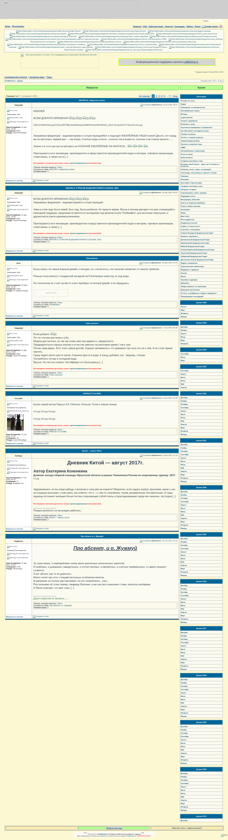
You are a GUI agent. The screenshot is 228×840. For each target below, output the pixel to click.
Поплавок (185, 179)
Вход (7, 26)
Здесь (60, 167)
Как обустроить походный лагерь (195, 131)
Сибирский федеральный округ (194, 256)
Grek (19, 263)
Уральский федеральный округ (194, 253)
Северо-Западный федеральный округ (197, 233)
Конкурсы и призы (159, 47)
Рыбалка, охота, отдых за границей (196, 169)
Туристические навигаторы (192, 266)
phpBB (48, 293)
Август (183, 307)
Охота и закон (187, 154)
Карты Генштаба (70, 36)
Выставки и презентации (191, 183)
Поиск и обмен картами (190, 206)
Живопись (185, 283)
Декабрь (184, 327)
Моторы (44, 21)
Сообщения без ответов (16, 77)
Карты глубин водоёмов (138, 36)
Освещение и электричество (193, 107)
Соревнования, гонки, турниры (194, 193)
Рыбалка (9, 21)
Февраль (184, 313)
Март (183, 310)
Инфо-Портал (75, 31)
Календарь (180, 26)
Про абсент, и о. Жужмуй (92, 536)
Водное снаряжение (189, 263)
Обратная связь (156, 26)
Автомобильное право (190, 111)
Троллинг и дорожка (189, 280)
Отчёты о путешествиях (147, 44)
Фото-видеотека (187, 219)
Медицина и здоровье (190, 270)
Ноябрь (184, 330)
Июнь (183, 381)
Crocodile (19, 398)
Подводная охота (188, 196)
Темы (49, 77)
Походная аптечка (209, 36)
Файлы (190, 26)
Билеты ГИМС (161, 39)
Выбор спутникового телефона (72, 44)
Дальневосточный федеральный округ (197, 260)
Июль (183, 337)
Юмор (183, 213)
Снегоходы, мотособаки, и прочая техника (199, 173)
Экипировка (72, 21)
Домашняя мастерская (190, 290)
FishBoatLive (132, 836)
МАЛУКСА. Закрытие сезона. (92, 100)
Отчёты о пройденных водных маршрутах (199, 293)
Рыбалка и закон (188, 124)
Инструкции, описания (190, 199)
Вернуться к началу (14, 181)
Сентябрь (185, 354)
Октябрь (184, 404)
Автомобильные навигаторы (193, 151)
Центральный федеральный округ (195, 240)
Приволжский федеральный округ (195, 243)
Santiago (18, 456)
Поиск (197, 26)
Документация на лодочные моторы (84, 39)
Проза (183, 276)
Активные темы (37, 77)
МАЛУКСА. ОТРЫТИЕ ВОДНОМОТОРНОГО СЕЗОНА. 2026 (92, 188)
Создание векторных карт (192, 186)
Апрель (184, 387)
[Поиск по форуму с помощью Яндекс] (221, 26)
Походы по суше (188, 101)
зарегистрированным (79, 163)
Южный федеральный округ (193, 246)
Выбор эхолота (115, 42)
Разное (105, 21)
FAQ (145, 26)
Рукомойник (92, 258)
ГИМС (183, 147)
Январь (184, 317)
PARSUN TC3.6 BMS (92, 394)
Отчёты (57, 21)
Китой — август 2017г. (92, 451)
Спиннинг (185, 176)
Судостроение (187, 117)
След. (175, 96)
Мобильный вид (114, 828)
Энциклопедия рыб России (151, 50)
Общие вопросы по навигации (193, 286)
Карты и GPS (90, 21)
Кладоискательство (189, 223)
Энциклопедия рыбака (190, 141)
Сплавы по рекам (188, 134)
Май (182, 384)
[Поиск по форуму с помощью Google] (210, 26)
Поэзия (184, 273)
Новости (169, 26)
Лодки (32, 21)
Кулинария (185, 209)
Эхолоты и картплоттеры (191, 144)
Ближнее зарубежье (189, 236)
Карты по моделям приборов (193, 203)
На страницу (144, 96)
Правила (137, 26)
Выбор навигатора (188, 42)
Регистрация (18, 26)
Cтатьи (214, 34)
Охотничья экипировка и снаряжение (196, 127)
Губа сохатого (92, 323)
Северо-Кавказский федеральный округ (197, 250)
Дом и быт (185, 216)
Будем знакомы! (204, 31)
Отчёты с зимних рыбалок (192, 137)
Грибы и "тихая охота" (190, 226)
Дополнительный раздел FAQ (142, 34)
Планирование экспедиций (192, 296)
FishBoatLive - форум (14, 81)
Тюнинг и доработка (189, 121)
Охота (22, 21)
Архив (63, 34)
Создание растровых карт (192, 161)
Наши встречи (140, 31)
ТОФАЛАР (18, 105)
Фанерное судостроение (82, 47)
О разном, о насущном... (191, 230)
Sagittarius (18, 541)
